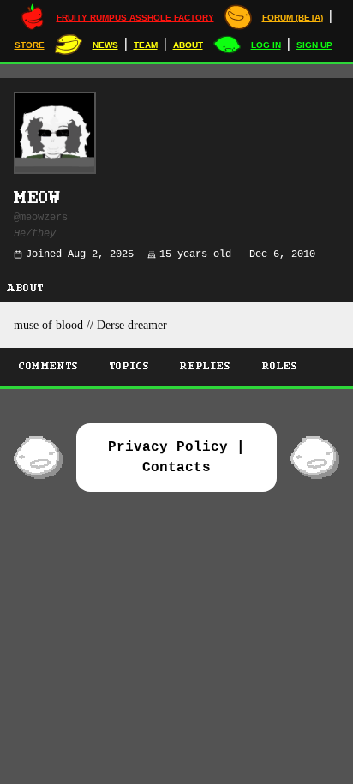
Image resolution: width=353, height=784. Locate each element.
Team (146, 45)
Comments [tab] (49, 366)
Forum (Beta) (292, 17)
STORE (30, 45)
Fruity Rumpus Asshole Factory (135, 17)
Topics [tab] (130, 366)
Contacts (176, 468)
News (105, 45)
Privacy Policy (168, 447)
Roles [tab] (280, 366)
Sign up (314, 45)
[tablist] (176, 368)
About (188, 45)
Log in (266, 45)
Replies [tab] (205, 366)
